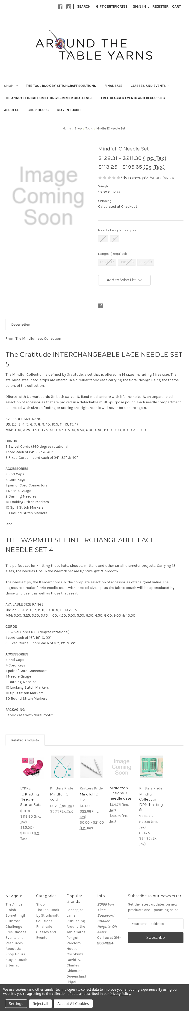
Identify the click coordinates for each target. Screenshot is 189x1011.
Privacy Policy (120, 993)
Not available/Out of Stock (36, 766)
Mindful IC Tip (89, 797)
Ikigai (71, 982)
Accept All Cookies (73, 1003)
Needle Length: (118, 230)
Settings (16, 1003)
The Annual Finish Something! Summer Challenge (48, 98)
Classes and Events (148, 86)
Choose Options (62, 767)
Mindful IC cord (59, 797)
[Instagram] (68, 6)
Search (84, 6)
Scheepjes (75, 910)
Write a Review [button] (162, 177)
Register (160, 6)
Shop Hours (38, 110)
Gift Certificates (111, 6)
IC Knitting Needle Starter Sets (30, 799)
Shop (8, 86)
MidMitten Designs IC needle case (120, 793)
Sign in (139, 6)
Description (20, 324)
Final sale (113, 86)
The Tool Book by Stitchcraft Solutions (61, 86)
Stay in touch (69, 110)
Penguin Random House (74, 943)
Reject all (40, 1003)
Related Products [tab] (25, 740)
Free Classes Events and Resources (133, 98)
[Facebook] (60, 6)
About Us (11, 110)
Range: (112, 253)
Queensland (76, 976)
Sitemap (13, 965)
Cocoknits (75, 954)
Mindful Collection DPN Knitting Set (151, 802)
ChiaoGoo (75, 971)
